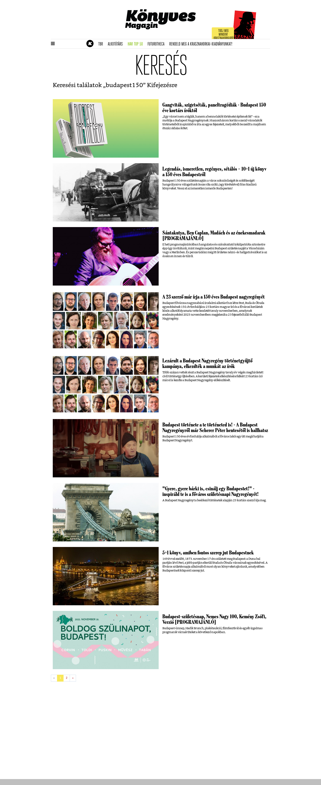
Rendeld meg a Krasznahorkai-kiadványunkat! (202, 44)
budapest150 (124, 85)
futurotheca (157, 44)
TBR (101, 44)
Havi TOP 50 (136, 44)
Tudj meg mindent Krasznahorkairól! (224, 34)
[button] (53, 43)
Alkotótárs (116, 44)
